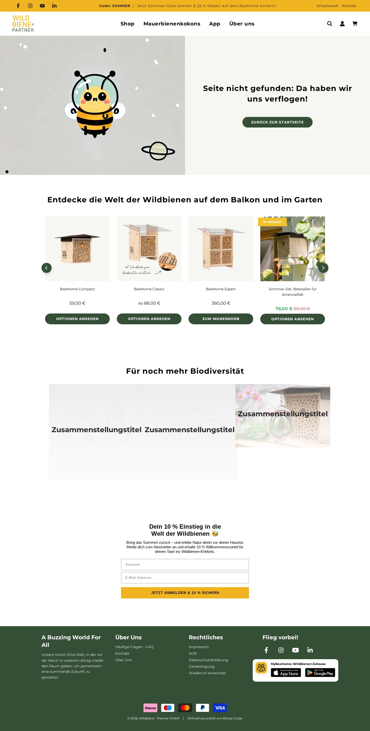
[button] (47, 268)
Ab (149, 303)
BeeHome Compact (77, 289)
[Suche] (329, 23)
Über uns (242, 24)
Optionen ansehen (77, 318)
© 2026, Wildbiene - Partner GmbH (153, 718)
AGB (193, 653)
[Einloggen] (342, 23)
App (214, 24)
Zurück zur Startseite (277, 122)
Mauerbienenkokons (172, 24)
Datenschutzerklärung (208, 660)
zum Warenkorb (221, 318)
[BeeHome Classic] (149, 248)
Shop (128, 24)
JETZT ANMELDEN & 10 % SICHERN (185, 593)
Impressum (199, 647)
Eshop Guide (232, 718)
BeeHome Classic (149, 289)
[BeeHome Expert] (221, 248)
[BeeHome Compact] (77, 248)
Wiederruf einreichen (207, 673)
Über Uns (123, 660)
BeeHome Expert (221, 289)
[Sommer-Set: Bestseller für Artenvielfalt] (292, 248)
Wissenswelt (327, 6)
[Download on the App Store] (286, 673)
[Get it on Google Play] (320, 673)
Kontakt (349, 6)
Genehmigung (201, 666)
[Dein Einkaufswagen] (355, 23)
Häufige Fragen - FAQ (134, 647)
